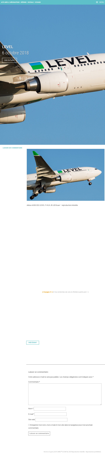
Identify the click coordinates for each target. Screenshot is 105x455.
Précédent (33, 342)
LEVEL (7, 47)
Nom (30, 408)
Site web (31, 419)
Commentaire (34, 382)
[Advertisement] (66, 234)
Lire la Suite (9, 60)
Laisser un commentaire (12, 148)
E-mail (31, 414)
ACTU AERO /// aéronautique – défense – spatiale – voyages (21, 2)
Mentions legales (48, 452)
